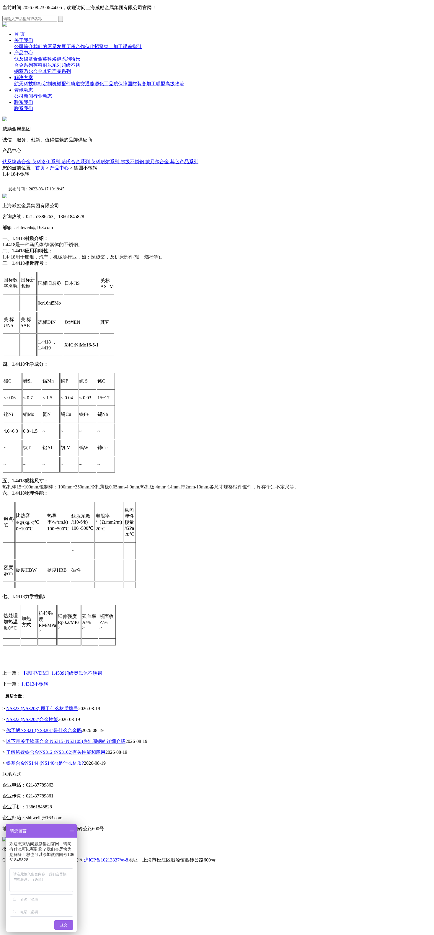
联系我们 (23, 102)
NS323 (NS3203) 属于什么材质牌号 (42, 708)
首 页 (19, 34)
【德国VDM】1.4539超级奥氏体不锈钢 (61, 673)
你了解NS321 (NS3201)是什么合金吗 (44, 730)
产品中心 (23, 52)
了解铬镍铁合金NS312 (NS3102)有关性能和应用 (55, 752)
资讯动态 (23, 89)
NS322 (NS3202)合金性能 (32, 719)
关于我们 (23, 40)
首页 (40, 167)
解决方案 (23, 77)
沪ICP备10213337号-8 (106, 859)
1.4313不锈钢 (34, 683)
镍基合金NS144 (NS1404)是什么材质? (45, 763)
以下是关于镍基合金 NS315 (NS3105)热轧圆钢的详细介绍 (65, 741)
